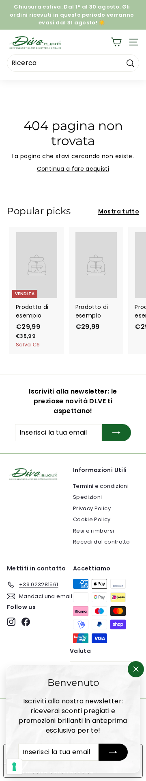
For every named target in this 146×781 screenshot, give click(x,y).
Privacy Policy (92, 508)
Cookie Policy (92, 519)
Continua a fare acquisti (73, 169)
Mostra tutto (118, 211)
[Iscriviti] (113, 752)
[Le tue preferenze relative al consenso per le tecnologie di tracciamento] (14, 766)
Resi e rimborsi (93, 531)
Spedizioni (87, 497)
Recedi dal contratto (101, 542)
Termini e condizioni (101, 486)
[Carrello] (116, 42)
